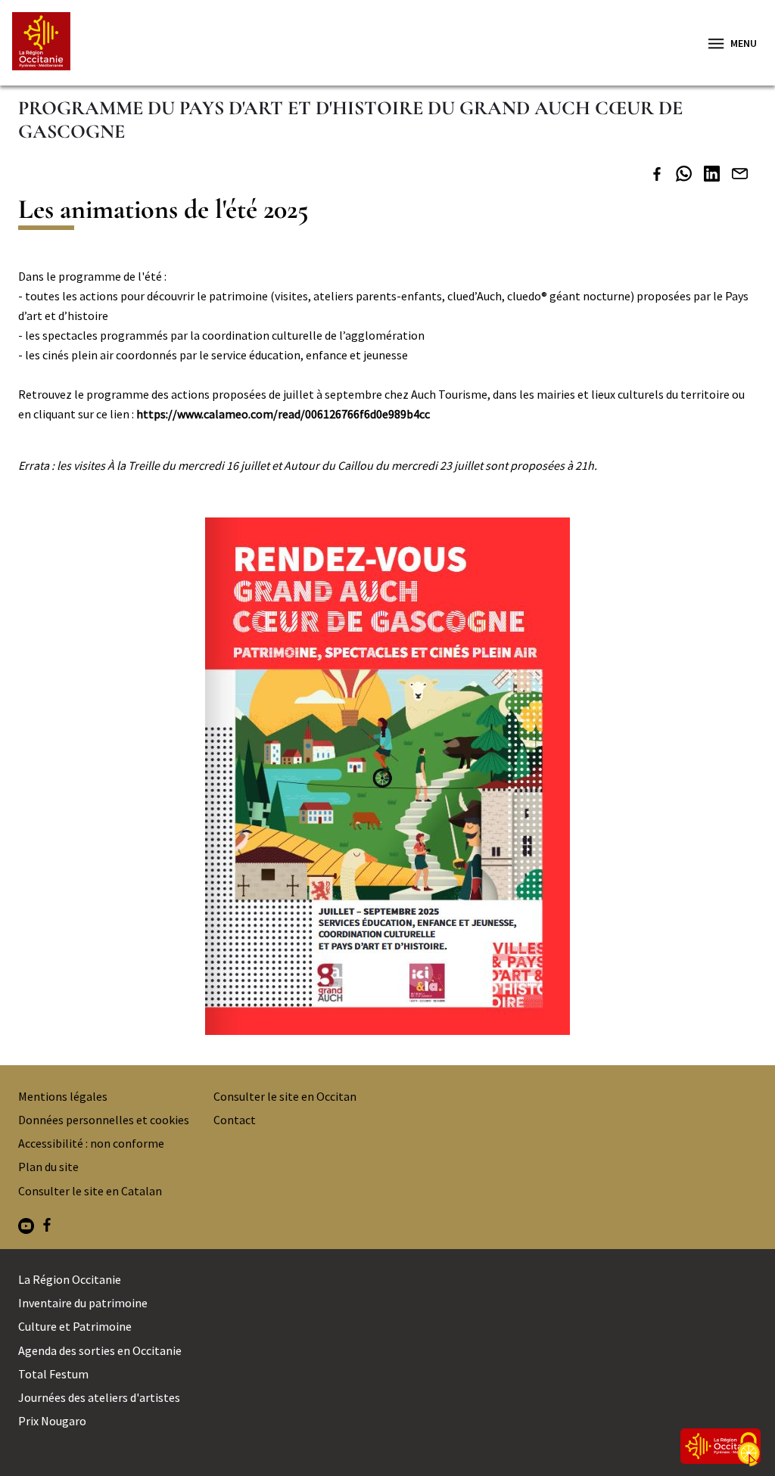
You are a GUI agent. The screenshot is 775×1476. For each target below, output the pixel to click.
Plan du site (48, 1166)
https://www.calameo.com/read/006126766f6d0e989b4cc (283, 413)
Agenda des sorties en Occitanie (100, 1350)
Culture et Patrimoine (75, 1326)
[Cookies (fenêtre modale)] (748, 1450)
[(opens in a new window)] (657, 176)
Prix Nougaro (52, 1420)
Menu (743, 43)
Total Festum (53, 1373)
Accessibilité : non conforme (91, 1143)
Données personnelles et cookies (103, 1119)
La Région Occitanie (69, 1279)
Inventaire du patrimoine (83, 1302)
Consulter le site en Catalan (90, 1190)
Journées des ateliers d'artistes (99, 1397)
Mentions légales (62, 1096)
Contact (234, 1119)
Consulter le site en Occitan (284, 1096)
